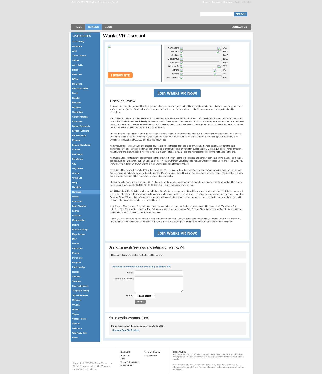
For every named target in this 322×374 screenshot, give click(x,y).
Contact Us (239, 27)
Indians (75, 197)
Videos (75, 314)
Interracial (77, 201)
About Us (124, 355)
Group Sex (77, 178)
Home (205, 2)
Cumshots (77, 121)
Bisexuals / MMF (80, 88)
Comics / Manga (80, 117)
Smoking (76, 281)
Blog (108, 27)
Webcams (77, 328)
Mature (75, 225)
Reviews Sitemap (152, 352)
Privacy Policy (127, 365)
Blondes (76, 98)
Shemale (76, 276)
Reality (75, 272)
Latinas (75, 211)
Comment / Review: (123, 278)
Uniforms (76, 300)
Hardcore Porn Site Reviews (125, 330)
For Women (77, 159)
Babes (75, 70)
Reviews (216, 2)
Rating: (130, 295)
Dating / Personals (81, 126)
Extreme (76, 140)
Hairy (74, 182)
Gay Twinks (77, 168)
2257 (122, 359)
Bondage (76, 107)
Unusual (76, 305)
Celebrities (77, 112)
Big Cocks (77, 84)
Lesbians (76, 215)
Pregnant (76, 262)
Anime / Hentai (79, 56)
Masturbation (78, 220)
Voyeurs (76, 323)
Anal (74, 51)
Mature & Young (79, 229)
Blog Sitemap (150, 355)
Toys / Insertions (80, 295)
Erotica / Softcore (80, 131)
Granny (75, 173)
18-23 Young (78, 41)
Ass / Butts (77, 65)
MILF (74, 239)
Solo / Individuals (80, 286)
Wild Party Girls (79, 333)
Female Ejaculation (81, 145)
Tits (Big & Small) (80, 291)
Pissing (75, 253)
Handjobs (76, 187)
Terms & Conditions (129, 362)
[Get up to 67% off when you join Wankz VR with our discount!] (134, 81)
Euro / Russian (79, 135)
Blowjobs (76, 103)
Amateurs (77, 46)
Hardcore (228, 2)
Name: (130, 272)
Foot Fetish (77, 154)
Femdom (76, 150)
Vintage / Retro (79, 319)
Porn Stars (77, 258)
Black (75, 93)
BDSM (75, 79)
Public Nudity (78, 267)
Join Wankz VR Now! (177, 93)
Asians (75, 60)
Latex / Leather (79, 206)
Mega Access (78, 234)
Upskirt (75, 309)
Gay (74, 164)
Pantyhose (77, 248)
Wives (75, 338)
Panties (75, 244)
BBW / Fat (77, 74)
